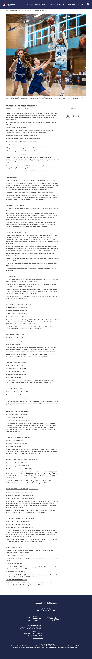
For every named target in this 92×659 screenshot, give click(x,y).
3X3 (64, 4)
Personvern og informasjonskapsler (46, 644)
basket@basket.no (38, 638)
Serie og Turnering (40, 4)
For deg (29, 4)
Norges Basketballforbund (13, 10)
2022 (29, 10)
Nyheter (24, 10)
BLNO (59, 4)
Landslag (52, 4)
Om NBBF (80, 4)
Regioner (71, 4)
